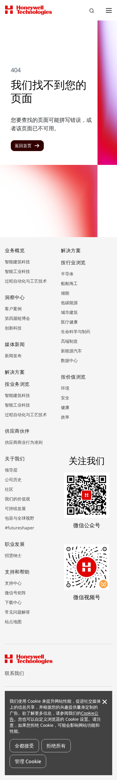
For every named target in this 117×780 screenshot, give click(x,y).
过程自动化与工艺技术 (26, 281)
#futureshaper (19, 528)
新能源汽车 (71, 351)
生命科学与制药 (75, 331)
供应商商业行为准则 (24, 442)
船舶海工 (69, 283)
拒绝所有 (56, 745)
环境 (65, 388)
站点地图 (13, 621)
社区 (9, 489)
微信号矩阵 (15, 593)
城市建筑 (69, 312)
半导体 (67, 274)
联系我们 (14, 673)
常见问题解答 (17, 612)
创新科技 (13, 328)
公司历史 (13, 479)
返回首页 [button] (23, 145)
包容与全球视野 (19, 518)
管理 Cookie (28, 761)
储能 (65, 293)
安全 (65, 398)
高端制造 (69, 341)
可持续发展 (15, 508)
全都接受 (24, 745)
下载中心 (13, 602)
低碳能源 (69, 302)
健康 (65, 407)
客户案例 (13, 308)
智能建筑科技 (17, 262)
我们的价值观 (17, 499)
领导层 (11, 470)
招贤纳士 (13, 555)
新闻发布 (13, 355)
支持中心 (13, 583)
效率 (65, 417)
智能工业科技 (17, 271)
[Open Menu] (108, 10)
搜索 (92, 11)
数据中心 (69, 360)
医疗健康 (69, 322)
